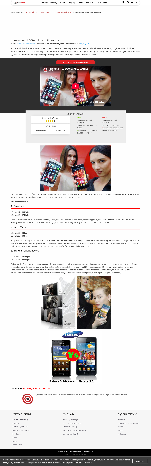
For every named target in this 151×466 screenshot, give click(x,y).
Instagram (122, 434)
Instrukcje (89, 3)
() (83, 43)
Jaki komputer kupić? (70, 434)
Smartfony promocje (70, 427)
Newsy (80, 3)
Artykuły (72, 3)
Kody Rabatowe (101, 3)
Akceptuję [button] (140, 461)
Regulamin (16, 434)
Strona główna (31, 12)
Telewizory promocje (70, 419)
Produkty (53, 3)
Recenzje (63, 3)
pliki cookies (25, 460)
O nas (14, 441)
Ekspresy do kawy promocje (73, 423)
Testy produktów (47, 12)
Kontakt (15, 437)
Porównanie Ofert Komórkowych (74, 430)
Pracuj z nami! (17, 445)
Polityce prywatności (61, 460)
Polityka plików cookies (20, 430)
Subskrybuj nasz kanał (75, 62)
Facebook (121, 419)
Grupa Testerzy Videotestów (128, 423)
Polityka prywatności (20, 427)
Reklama (15, 423)
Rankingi (44, 3)
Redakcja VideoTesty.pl (25, 43)
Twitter (120, 430)
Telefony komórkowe (64, 12)
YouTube (121, 427)
